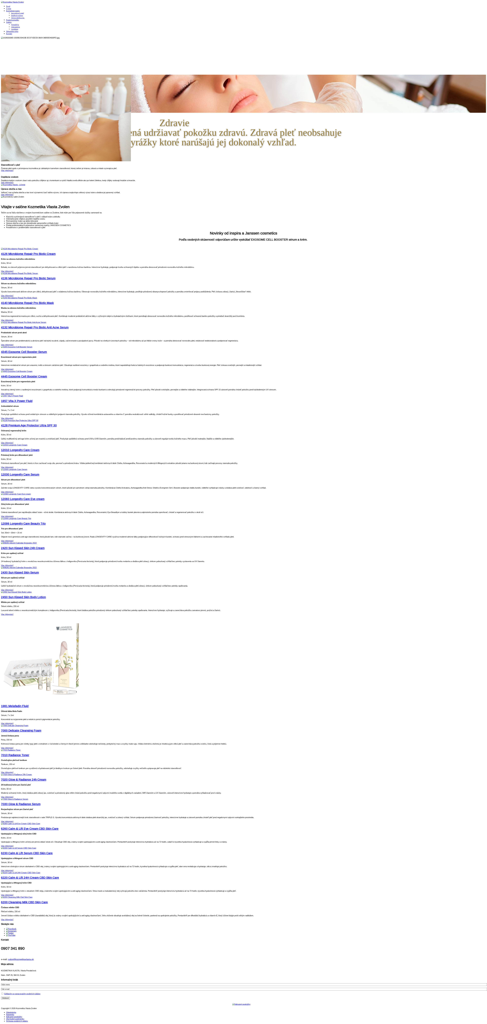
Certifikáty (14, 29)
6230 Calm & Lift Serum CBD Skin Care (27, 853)
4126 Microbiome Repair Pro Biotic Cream (28, 253)
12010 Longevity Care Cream (20, 450)
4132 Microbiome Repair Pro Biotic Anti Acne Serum (34, 327)
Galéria (8, 22)
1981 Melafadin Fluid (15, 706)
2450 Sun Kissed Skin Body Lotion (23, 597)
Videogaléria (15, 27)
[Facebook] (11, 929)
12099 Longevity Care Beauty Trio (23, 523)
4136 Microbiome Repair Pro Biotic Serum (28, 278)
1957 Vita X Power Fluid (16, 400)
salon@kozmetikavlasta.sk (21, 959)
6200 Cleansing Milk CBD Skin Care (24, 902)
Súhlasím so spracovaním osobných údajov (22, 994)
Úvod (8, 6)
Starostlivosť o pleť (17, 13)
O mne (8, 9)
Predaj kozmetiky (12, 20)
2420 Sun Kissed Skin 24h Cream (23, 548)
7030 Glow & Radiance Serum (20, 804)
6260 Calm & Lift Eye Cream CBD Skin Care (29, 828)
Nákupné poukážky (14, 1017)
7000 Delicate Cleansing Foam (21, 730)
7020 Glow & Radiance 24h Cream (23, 779)
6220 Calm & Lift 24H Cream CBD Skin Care (30, 877)
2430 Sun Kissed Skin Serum (20, 572)
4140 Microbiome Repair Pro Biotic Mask (27, 302)
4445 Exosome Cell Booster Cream (24, 376)
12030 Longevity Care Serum (20, 474)
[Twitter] (10, 933)
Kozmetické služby (13, 11)
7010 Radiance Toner (15, 755)
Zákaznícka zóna (12, 31)
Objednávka (11, 1012)
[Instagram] (11, 931)
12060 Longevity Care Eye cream (22, 499)
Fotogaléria (15, 25)
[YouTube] (10, 935)
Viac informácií (7, 271)
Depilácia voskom (17, 15)
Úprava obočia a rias (17, 18)
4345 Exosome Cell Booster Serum (24, 351)
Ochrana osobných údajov (17, 1021)
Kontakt (9, 34)
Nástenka (10, 1014)
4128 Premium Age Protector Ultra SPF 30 (29, 425)
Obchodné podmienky (15, 1019)
